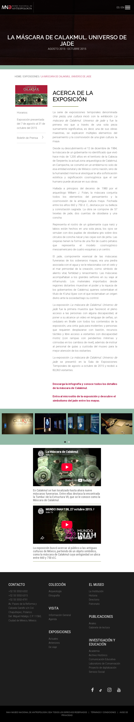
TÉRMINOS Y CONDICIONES (103, 712)
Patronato (94, 603)
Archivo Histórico (98, 655)
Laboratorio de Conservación (104, 663)
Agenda (53, 619)
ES (118, 7)
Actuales (53, 638)
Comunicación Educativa (102, 659)
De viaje (53, 647)
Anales (92, 623)
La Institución (96, 591)
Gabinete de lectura (99, 627)
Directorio (94, 599)
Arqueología (55, 591)
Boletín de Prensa (27, 137)
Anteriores (54, 642)
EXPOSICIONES (31, 76)
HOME (18, 76)
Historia (93, 595)
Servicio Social (97, 671)
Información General (60, 615)
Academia (94, 651)
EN (122, 7)
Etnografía (54, 595)
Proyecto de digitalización (102, 667)
